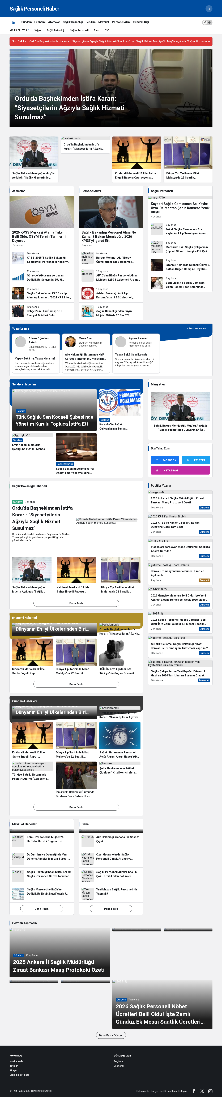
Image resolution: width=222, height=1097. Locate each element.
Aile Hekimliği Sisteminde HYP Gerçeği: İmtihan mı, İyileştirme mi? (85, 359)
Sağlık (37, 30)
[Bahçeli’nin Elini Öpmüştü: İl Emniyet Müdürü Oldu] (42, 311)
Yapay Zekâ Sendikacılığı (131, 354)
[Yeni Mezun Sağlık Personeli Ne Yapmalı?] (111, 893)
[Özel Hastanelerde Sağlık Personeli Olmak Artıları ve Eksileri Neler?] (111, 858)
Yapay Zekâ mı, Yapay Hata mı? (35, 358)
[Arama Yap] (209, 8)
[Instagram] (210, 1091)
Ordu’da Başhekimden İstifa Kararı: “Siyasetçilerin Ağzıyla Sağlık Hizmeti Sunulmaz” (79, 41)
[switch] (207, 22)
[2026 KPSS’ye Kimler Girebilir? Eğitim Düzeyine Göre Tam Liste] (180, 525)
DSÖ (107, 30)
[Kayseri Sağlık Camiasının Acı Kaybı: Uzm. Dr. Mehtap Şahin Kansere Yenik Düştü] (180, 208)
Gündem (17, 501)
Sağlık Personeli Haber (34, 8)
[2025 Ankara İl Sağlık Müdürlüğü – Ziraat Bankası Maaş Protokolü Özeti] (180, 501)
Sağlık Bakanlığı (56, 30)
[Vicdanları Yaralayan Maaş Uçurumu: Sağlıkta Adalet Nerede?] (180, 550)
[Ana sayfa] (13, 22)
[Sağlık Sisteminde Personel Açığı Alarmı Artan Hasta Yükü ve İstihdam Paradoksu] (119, 740)
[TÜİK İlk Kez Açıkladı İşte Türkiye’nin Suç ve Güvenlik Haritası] (119, 657)
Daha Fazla (76, 603)
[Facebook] (194, 1091)
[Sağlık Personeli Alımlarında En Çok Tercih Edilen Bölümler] (111, 876)
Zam (96, 30)
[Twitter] (202, 1091)
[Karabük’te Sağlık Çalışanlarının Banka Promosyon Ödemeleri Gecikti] (119, 410)
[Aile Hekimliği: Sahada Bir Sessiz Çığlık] (111, 841)
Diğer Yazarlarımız (197, 328)
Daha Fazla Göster (111, 1035)
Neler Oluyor (18, 30)
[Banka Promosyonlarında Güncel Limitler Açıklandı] (180, 574)
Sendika (21, 411)
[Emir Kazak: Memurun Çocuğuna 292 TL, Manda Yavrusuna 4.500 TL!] (32, 454)
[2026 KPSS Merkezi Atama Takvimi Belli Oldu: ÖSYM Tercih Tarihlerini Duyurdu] (42, 222)
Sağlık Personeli (79, 30)
